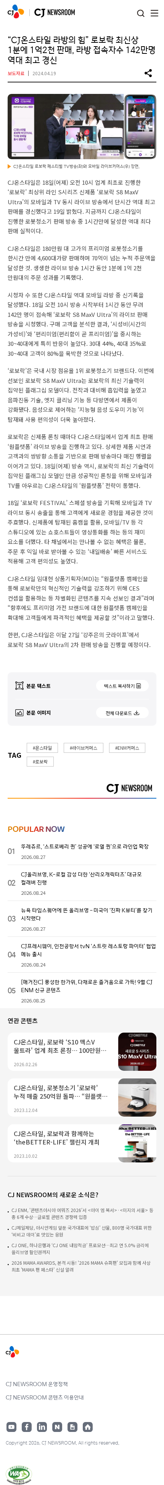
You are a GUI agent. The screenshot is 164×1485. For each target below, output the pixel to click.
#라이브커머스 (83, 747)
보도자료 (16, 73)
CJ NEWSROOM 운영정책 (37, 1384)
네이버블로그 (57, 1427)
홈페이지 (87, 1427)
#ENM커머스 (127, 747)
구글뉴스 (72, 1427)
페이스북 (26, 1427)
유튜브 (11, 1427)
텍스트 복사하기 (119, 686)
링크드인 (42, 1427)
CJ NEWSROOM (16, 11)
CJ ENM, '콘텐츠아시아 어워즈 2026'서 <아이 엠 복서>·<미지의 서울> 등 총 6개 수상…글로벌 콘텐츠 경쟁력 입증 (82, 1213)
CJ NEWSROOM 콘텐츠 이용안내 (45, 1397)
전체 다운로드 (119, 713)
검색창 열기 (140, 13)
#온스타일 (42, 747)
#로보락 (40, 761)
